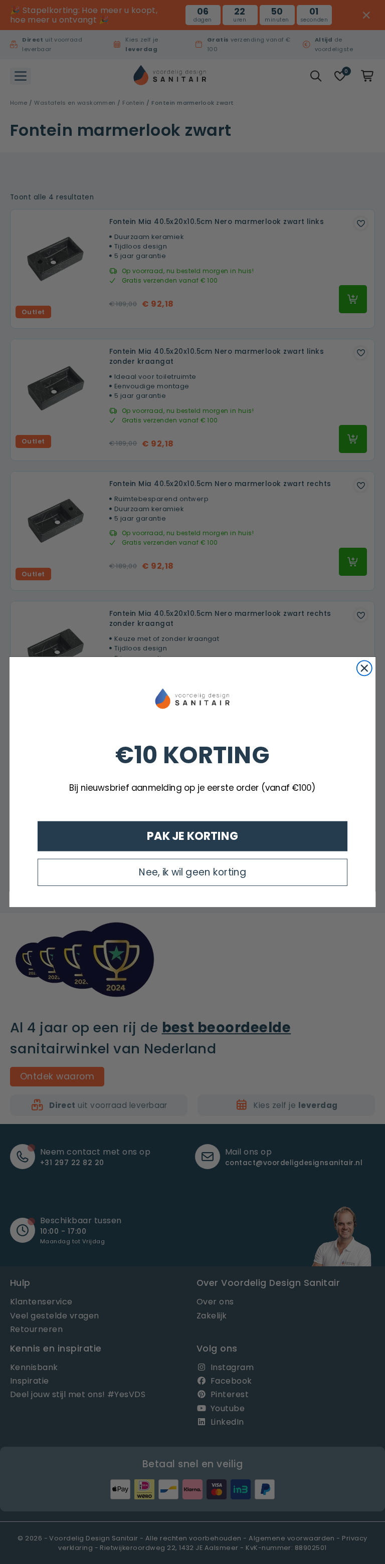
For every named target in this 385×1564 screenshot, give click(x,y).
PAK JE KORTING (193, 836)
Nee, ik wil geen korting (192, 871)
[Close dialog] (364, 668)
